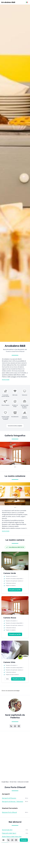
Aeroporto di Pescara (9, 798)
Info (7, 679)
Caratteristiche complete (15, 425)
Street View (13, 782)
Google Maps (5, 782)
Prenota (23, 840)
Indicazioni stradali (23, 782)
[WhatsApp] (12, 840)
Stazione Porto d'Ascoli (9, 812)
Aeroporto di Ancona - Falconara (12, 801)
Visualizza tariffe (15, 590)
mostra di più (5, 379)
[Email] (16, 840)
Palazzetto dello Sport (9, 833)
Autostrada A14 (7, 830)
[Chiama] (8, 840)
